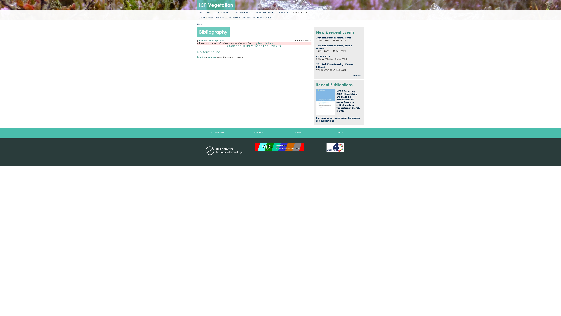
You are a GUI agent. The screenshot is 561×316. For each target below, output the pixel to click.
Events (283, 12)
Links (340, 132)
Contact (299, 132)
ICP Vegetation (216, 5)
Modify (201, 57)
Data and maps (265, 12)
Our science (222, 12)
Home (199, 24)
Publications (300, 12)
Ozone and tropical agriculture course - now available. (235, 17)
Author (202, 40)
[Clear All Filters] (264, 43)
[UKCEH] (224, 151)
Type (216, 40)
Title (211, 40)
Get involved (243, 12)
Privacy (258, 132)
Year (222, 40)
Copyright (217, 132)
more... (357, 75)
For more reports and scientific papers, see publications (338, 119)
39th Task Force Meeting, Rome (333, 37)
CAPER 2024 (323, 56)
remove (212, 57)
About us (204, 12)
